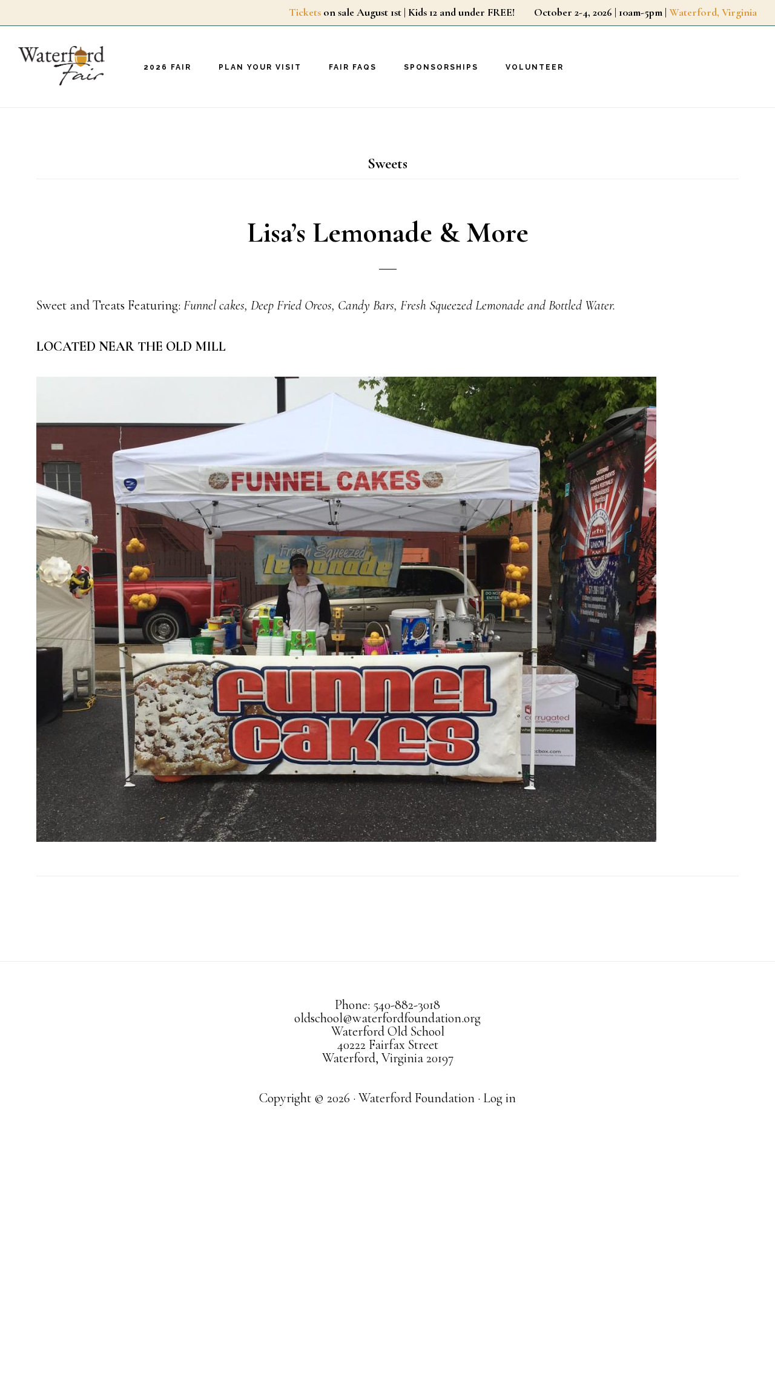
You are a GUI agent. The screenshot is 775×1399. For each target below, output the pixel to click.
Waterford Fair (78, 65)
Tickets (305, 12)
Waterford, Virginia (713, 12)
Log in (499, 1098)
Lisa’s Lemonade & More (388, 232)
